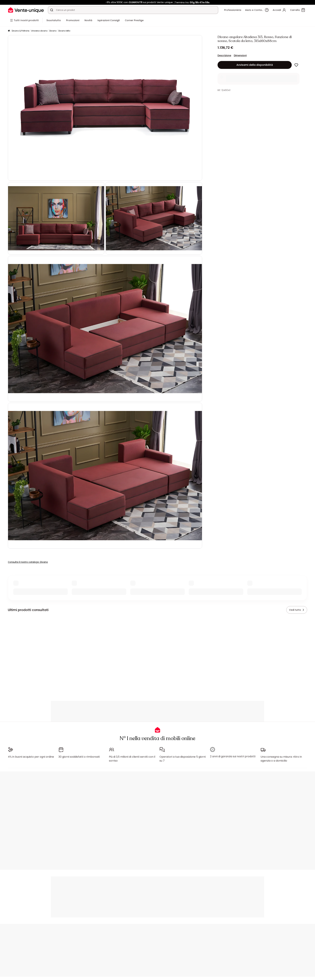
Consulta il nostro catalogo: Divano (28, 562)
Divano (52, 30)
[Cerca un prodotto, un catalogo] (51, 10)
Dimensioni (240, 55)
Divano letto (64, 30)
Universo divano (39, 30)
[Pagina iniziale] (9, 30)
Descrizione (224, 55)
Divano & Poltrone (20, 30)
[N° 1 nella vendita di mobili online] (26, 9)
